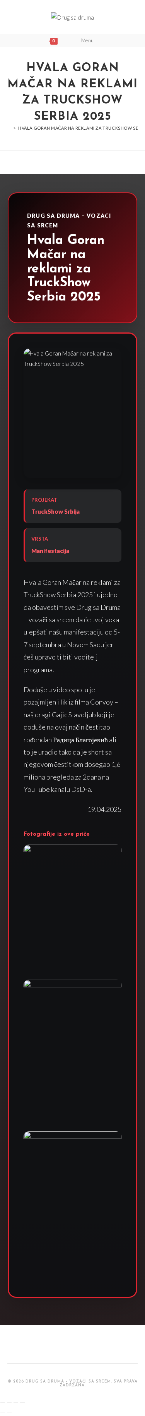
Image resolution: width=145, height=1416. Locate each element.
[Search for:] (103, 40)
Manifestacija (50, 550)
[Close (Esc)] (2, 1402)
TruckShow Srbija (55, 511)
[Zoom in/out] (22, 1402)
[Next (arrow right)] (9, 1413)
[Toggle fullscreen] (16, 1402)
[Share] (9, 1402)
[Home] (9, 127)
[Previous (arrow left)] (2, 1413)
